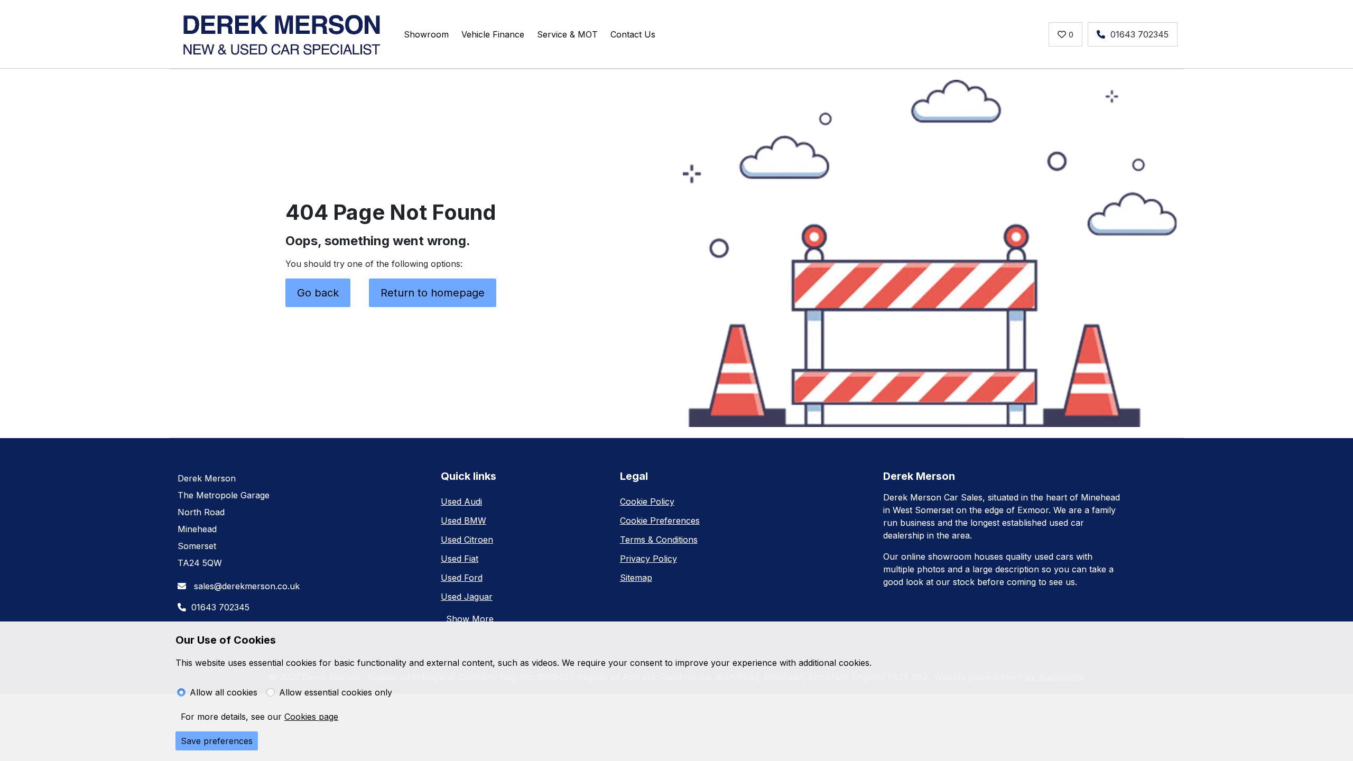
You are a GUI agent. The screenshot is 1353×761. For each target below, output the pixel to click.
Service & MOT (567, 34)
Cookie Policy (647, 501)
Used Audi (461, 501)
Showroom (426, 34)
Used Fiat (459, 558)
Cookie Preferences (660, 520)
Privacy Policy (648, 558)
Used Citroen (467, 539)
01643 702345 (1139, 34)
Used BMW (463, 520)
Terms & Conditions (659, 539)
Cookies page (311, 716)
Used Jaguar (467, 596)
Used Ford (462, 577)
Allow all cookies (223, 692)
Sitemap (636, 577)
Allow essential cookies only (335, 692)
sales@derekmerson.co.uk (245, 586)
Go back (318, 292)
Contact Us (632, 34)
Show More (470, 619)
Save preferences (217, 741)
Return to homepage (433, 292)
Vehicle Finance (492, 34)
